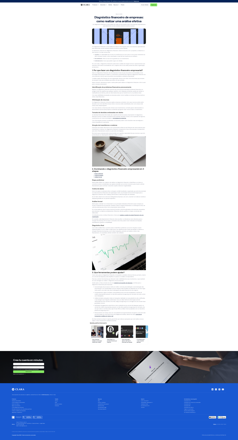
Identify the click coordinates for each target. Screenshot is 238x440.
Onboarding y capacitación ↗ (147, 402)
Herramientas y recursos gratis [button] (190, 399)
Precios (122, 5)
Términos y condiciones (215, 435)
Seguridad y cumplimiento (17, 412)
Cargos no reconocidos (188, 409)
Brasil (222, 424)
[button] (96, 4)
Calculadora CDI (187, 400)
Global (225, 424)
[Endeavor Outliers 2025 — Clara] (18, 417)
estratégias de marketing (119, 118)
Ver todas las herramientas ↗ (190, 412)
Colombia (218, 424)
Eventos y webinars (102, 402)
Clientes (110, 5)
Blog (99, 400)
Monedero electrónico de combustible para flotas (22, 409)
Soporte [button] (142, 399)
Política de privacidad (206, 435)
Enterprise (57, 405)
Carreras (142, 407)
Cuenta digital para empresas (18, 407)
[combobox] (15, 367)
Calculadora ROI (187, 404)
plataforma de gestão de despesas (123, 283)
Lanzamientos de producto (103, 404)
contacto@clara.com (23, 425)
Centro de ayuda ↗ (145, 400)
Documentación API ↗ (145, 405)
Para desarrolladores (102, 409)
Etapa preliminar (99, 173)
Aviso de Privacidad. (36, 369)
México (214, 424)
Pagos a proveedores (16, 405)
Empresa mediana (58, 404)
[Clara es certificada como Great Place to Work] (13, 417)
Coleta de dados (99, 175)
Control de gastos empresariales (18, 402)
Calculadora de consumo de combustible (192, 402)
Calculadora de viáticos (188, 407)
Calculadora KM (187, 405)
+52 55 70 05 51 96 (20, 424)
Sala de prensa (101, 405)
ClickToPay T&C (223, 435)
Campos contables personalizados (19, 410)
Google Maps (42, 423)
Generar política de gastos (189, 410)
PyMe (56, 402)
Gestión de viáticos (16, 404)
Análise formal (98, 177)
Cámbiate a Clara (144, 404)
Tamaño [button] (56, 399)
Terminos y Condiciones (28, 369)
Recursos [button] (100, 399)
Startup (56, 400)
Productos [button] (14, 399)
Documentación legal (102, 407)
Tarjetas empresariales (16, 400)
